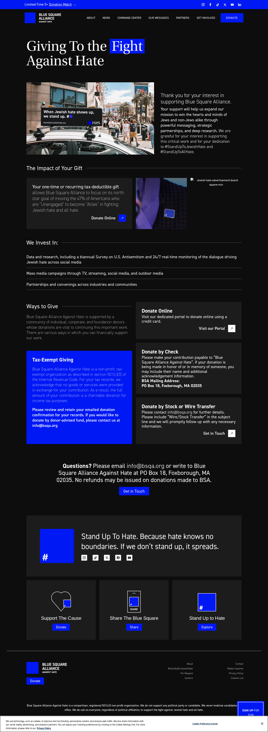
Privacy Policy (44, 728)
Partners (182, 18)
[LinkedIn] (239, 4)
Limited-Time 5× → (50, 4)
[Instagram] (203, 4)
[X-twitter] (107, 558)
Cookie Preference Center (205, 723)
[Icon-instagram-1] (84, 558)
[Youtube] (232, 4)
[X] (225, 4)
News (106, 18)
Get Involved (206, 18)
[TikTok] (217, 4)
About (91, 18)
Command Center (129, 18)
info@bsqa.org (45, 425)
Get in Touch (214, 433)
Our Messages (159, 18)
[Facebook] (210, 4)
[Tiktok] (95, 558)
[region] (134, 724)
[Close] (262, 724)
